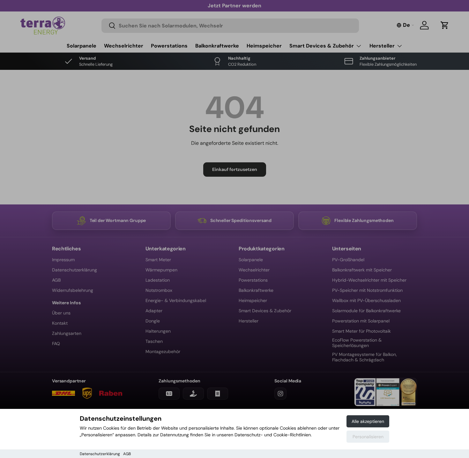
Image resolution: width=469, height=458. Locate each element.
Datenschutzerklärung (100, 453)
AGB (127, 453)
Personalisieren (368, 437)
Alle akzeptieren (368, 421)
